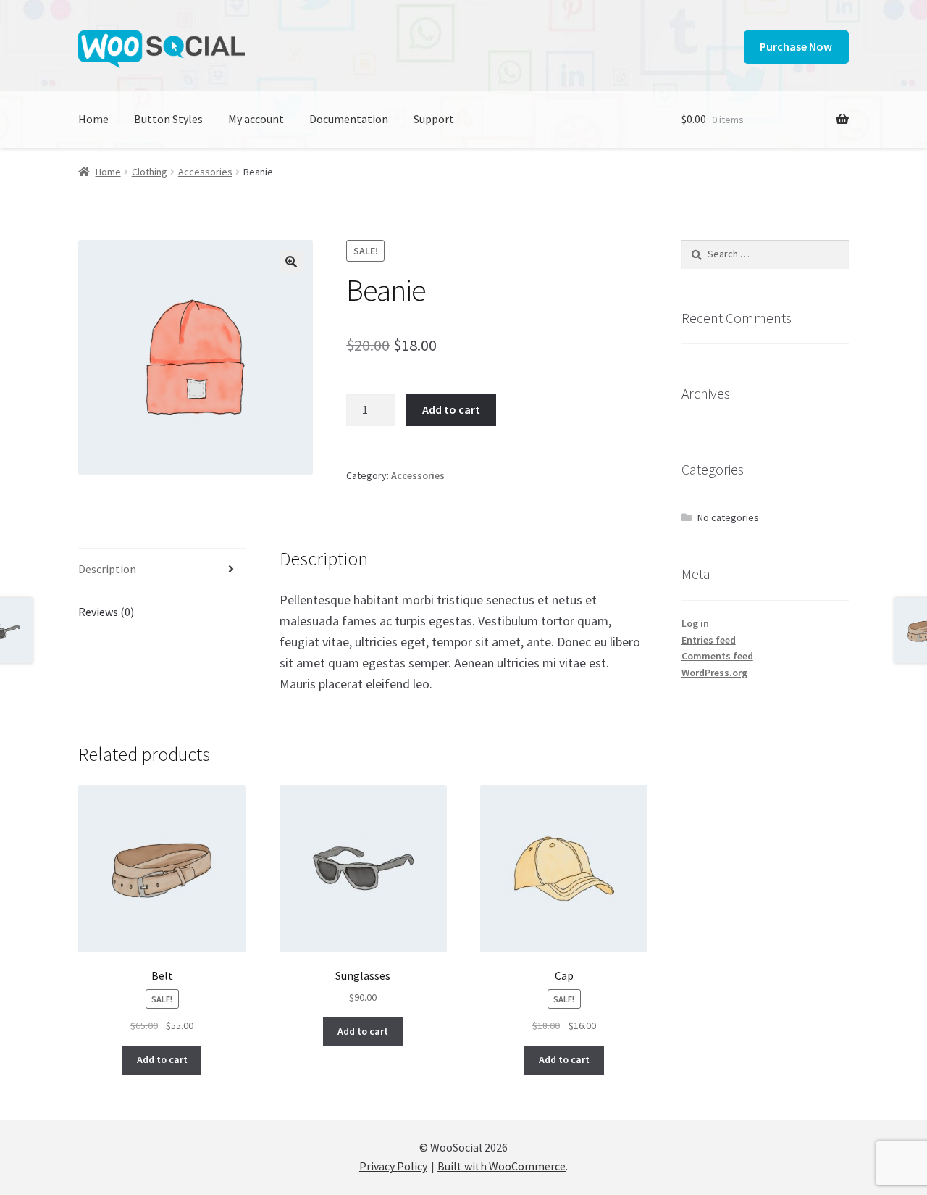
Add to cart (451, 409)
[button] (291, 261)
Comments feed (717, 655)
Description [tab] (107, 569)
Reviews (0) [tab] (106, 611)
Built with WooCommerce (501, 1166)
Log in (695, 623)
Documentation (348, 119)
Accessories (205, 171)
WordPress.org (714, 672)
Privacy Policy (393, 1166)
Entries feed (708, 639)
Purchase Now (796, 46)
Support (434, 119)
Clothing (149, 171)
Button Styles (168, 119)
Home (93, 119)
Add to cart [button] (162, 1059)
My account (256, 119)
